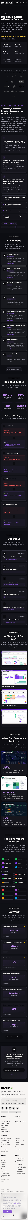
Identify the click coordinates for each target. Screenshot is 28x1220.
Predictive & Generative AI (4, 1128)
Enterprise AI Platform (8, 227)
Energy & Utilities (5, 1144)
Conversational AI (5, 1119)
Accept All (7, 1211)
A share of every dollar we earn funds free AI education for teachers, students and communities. (13, 1102)
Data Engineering (5, 1123)
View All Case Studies (13, 1037)
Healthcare (17, 1138)
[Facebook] (2, 1108)
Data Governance (5, 1131)
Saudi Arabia (4, 1151)
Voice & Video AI (5, 1121)
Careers (3, 1164)
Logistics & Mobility (20, 1144)
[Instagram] (10, 1108)
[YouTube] (17, 1108)
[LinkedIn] (6, 1108)
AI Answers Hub (5, 1173)
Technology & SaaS (6, 1146)
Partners (3, 1162)
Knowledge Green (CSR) (5, 1176)
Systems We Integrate (13, 369)
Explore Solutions (10, 1075)
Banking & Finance (6, 1138)
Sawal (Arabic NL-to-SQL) (20, 1121)
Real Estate (4, 1149)
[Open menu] (26, 2)
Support (3, 1168)
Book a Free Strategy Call (12, 1070)
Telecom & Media (19, 1140)
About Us (3, 1158)
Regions (3, 1181)
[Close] (24, 1195)
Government (18, 1142)
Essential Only (8, 1215)
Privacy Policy (16, 1203)
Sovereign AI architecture (8, 223)
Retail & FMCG (5, 1140)
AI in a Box (20, 227)
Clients (3, 1160)
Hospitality (17, 1149)
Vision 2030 (4, 1171)
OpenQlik (17, 1119)
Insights (3, 1166)
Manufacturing (5, 1142)
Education (17, 1146)
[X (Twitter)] (13, 1108)
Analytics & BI (4, 1125)
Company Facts (5, 1179)
